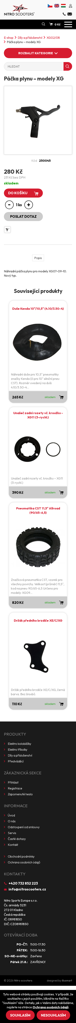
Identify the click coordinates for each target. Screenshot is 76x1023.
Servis (12, 833)
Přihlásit (13, 782)
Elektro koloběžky (19, 744)
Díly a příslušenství (30, 38)
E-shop (8, 38)
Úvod (11, 815)
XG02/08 (53, 38)
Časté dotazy (17, 839)
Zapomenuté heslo (20, 794)
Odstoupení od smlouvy (24, 827)
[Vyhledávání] (43, 24)
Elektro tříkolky (17, 749)
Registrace (15, 788)
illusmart (67, 980)
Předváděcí (16, 761)
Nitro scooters (23, 980)
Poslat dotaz (23, 216)
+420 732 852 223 (23, 883)
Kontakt (13, 845)
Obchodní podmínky (21, 856)
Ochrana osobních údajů (24, 862)
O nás (12, 821)
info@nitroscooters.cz (27, 889)
